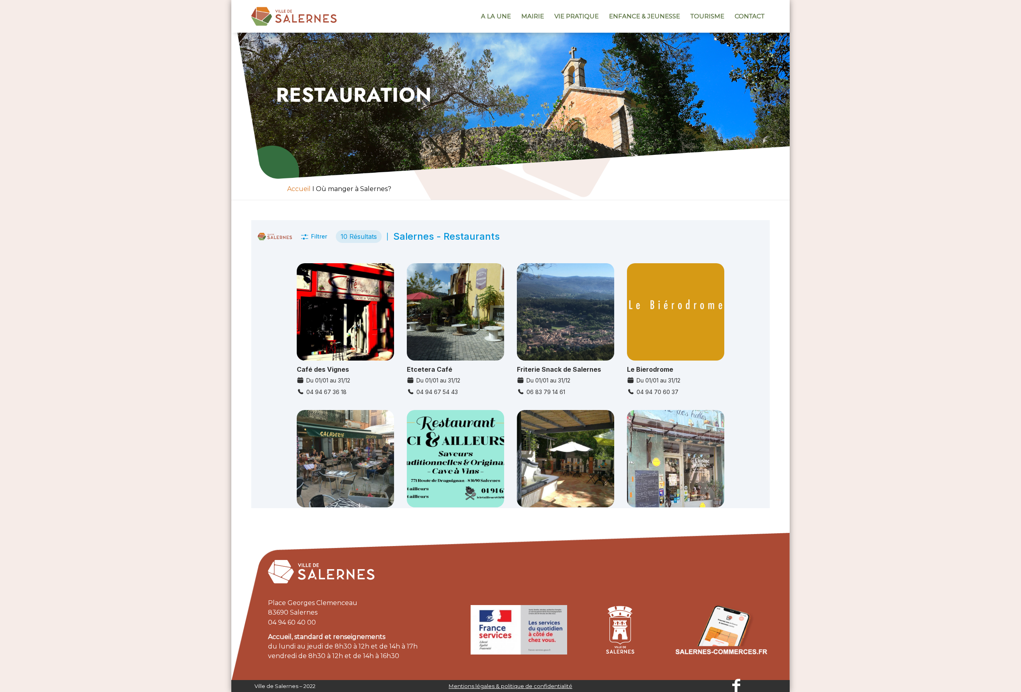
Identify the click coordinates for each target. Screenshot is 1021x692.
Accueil (299, 189)
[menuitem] (496, 16)
